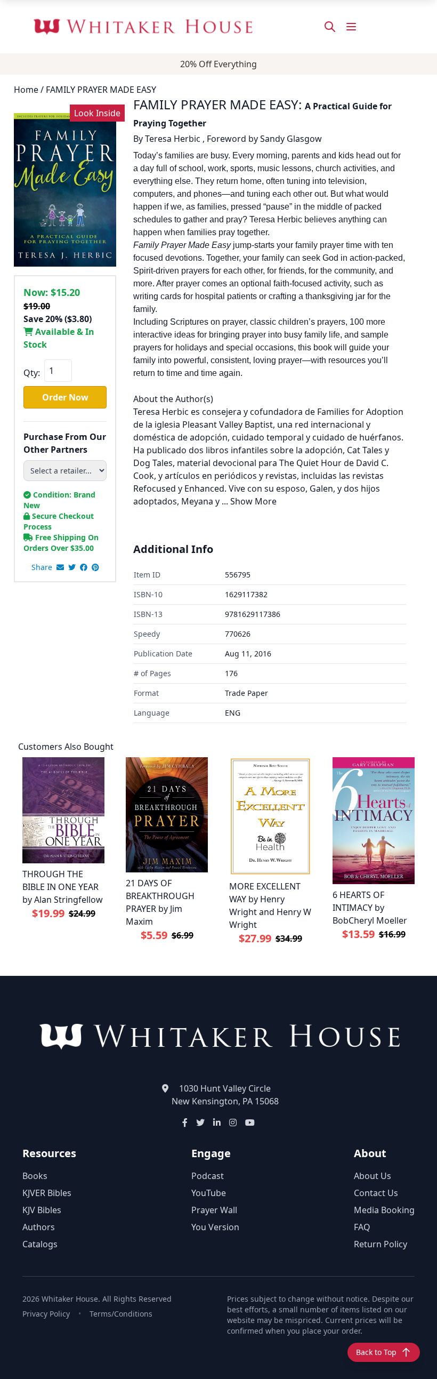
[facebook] (83, 567)
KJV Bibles (41, 1210)
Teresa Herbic (172, 139)
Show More (253, 501)
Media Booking (384, 1210)
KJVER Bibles (46, 1193)
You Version (215, 1227)
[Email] (60, 567)
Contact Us (376, 1193)
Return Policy (380, 1244)
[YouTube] (250, 1122)
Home (26, 89)
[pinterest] (95, 567)
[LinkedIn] (217, 1122)
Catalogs (40, 1244)
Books (34, 1176)
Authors (38, 1227)
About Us (372, 1176)
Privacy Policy (46, 1314)
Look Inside (97, 113)
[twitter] (72, 567)
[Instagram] (233, 1122)
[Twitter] (200, 1122)
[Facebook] (185, 1122)
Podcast (207, 1176)
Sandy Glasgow (291, 139)
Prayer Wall (214, 1210)
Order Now (65, 397)
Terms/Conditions (121, 1314)
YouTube (208, 1193)
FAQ (362, 1227)
